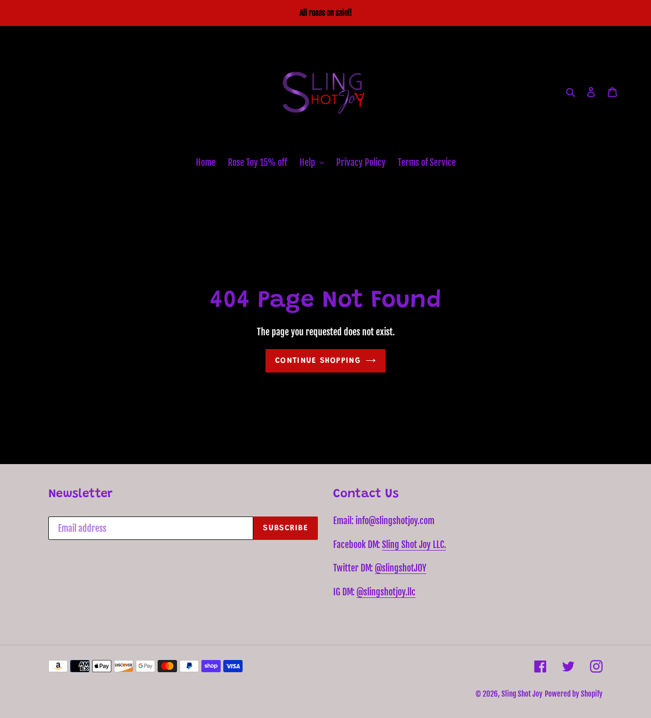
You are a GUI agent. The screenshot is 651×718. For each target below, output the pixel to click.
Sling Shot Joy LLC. (414, 544)
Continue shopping (318, 361)
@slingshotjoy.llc (386, 591)
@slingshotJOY (400, 567)
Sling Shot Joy (522, 694)
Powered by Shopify (574, 694)
